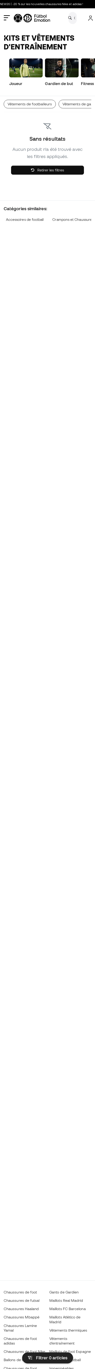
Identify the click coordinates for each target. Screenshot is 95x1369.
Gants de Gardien (64, 1292)
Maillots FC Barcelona (67, 1309)
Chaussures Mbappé (21, 1317)
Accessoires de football (25, 220)
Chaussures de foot (20, 1292)
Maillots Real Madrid (66, 1300)
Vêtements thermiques (68, 1330)
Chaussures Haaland (21, 1309)
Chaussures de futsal (22, 1300)
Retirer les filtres (50, 170)
